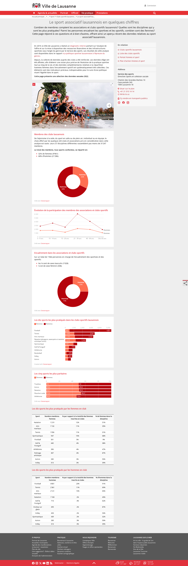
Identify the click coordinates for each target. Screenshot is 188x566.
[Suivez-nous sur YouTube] (44, 563)
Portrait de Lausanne (39, 540)
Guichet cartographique (65, 553)
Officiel (74, 13)
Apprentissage (88, 545)
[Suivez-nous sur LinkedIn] (47, 563)
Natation (37, 422)
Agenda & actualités (47, 13)
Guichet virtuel (62, 547)
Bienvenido (112, 549)
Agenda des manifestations (41, 545)
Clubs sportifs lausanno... (65, 16)
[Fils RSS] (52, 563)
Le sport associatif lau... (86, 16)
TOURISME (112, 537)
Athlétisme (38, 449)
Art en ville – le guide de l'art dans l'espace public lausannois (144, 541)
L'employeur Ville (89, 540)
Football (38, 439)
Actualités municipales (40, 543)
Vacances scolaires (64, 551)
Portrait (64, 13)
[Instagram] (128, 102)
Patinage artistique (37, 454)
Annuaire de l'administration (42, 556)
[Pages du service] (119, 102)
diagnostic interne (78, 46)
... (48, 16)
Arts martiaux (37, 427)
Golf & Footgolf (37, 444)
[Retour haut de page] (94, 563)
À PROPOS (36, 537)
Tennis (37, 432)
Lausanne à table (139, 553)
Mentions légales (73, 563)
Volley (37, 462)
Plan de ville (36, 549)
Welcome (111, 543)
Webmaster (59, 563)
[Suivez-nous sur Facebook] (33, 563)
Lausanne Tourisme (140, 551)
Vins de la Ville (138, 549)
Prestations (102, 13)
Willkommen (112, 545)
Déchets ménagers (64, 549)
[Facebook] (123, 102)
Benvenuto (112, 547)
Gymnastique (37, 436)
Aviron (37, 459)
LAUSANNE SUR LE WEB (142, 537)
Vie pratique (87, 13)
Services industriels (140, 545)
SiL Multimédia (138, 547)
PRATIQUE (61, 537)
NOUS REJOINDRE (89, 537)
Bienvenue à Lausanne (65, 540)
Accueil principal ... (39, 16)
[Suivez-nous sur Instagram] (37, 563)
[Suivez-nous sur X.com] (40, 563)
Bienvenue (111, 540)
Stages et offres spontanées (93, 547)
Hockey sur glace (37, 508)
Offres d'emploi (88, 543)
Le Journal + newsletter (40, 547)
